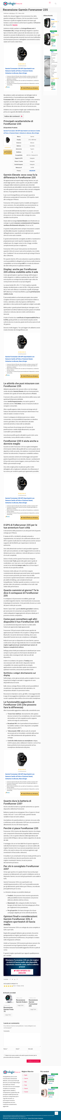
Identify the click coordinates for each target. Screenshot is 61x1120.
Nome (6, 1049)
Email (18, 1049)
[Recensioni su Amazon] (22, 64)
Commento (7, 1031)
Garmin (15, 25)
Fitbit (25, 1081)
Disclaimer (40, 1118)
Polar (25, 1085)
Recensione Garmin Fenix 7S (9, 1009)
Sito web (30, 1049)
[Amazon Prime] (7, 87)
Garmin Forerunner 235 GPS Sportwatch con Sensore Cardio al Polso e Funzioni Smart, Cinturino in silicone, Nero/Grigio (19, 71)
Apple (25, 1075)
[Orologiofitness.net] (13, 2)
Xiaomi (26, 1088)
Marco (13, 13)
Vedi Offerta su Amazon (30, 88)
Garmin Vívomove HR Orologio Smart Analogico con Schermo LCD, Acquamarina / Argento (53, 52)
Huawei (26, 1091)
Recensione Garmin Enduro (21, 1001)
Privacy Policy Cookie (33, 1118)
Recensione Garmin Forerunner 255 (33, 1003)
